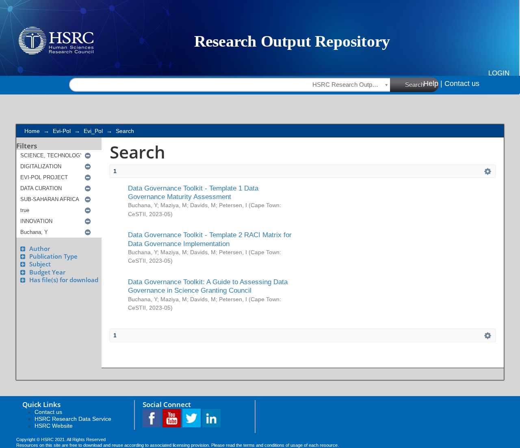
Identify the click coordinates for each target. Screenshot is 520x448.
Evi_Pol (93, 131)
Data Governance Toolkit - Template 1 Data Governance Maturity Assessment (193, 192)
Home (32, 131)
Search (414, 84)
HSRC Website (54, 425)
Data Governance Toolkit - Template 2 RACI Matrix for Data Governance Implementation (210, 239)
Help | (432, 83)
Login (498, 73)
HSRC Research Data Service (73, 419)
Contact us (461, 83)
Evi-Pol (62, 131)
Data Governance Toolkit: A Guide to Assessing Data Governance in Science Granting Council (208, 286)
